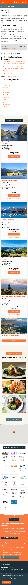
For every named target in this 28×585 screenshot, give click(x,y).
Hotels (4, 99)
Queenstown (23, 52)
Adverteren (3, 569)
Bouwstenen (6, 96)
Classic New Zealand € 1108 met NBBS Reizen (14, 61)
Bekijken (14, 341)
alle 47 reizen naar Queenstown (11, 76)
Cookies (22, 571)
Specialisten (6, 97)
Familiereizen (6, 106)
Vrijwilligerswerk (7, 104)
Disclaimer (17, 571)
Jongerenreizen (6, 109)
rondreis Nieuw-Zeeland (11, 48)
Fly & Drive (5, 89)
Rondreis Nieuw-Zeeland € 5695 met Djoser (13, 67)
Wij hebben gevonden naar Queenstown (11, 336)
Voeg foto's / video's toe (14, 353)
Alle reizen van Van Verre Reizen (14, 198)
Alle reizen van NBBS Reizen (14, 160)
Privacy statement (10, 571)
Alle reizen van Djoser (14, 237)
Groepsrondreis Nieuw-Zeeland (9, 258)
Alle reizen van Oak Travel (14, 314)
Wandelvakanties (7, 101)
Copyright (3, 571)
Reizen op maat (6, 90)
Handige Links (10, 569)
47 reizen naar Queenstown (13, 47)
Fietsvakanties (6, 103)
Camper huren (6, 85)
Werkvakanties (6, 108)
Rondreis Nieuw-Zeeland (8, 219)
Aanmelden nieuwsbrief (9, 538)
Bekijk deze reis (14, 156)
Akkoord (6, 582)
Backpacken (5, 87)
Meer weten (18, 578)
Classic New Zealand (7, 142)
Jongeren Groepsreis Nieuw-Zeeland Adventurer (13, 296)
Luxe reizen (5, 94)
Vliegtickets (5, 84)
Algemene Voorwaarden (19, 569)
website (5, 461)
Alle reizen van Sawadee (14, 276)
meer (4, 460)
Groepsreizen (6, 92)
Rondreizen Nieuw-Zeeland (9, 82)
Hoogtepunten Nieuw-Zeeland (9, 180)
